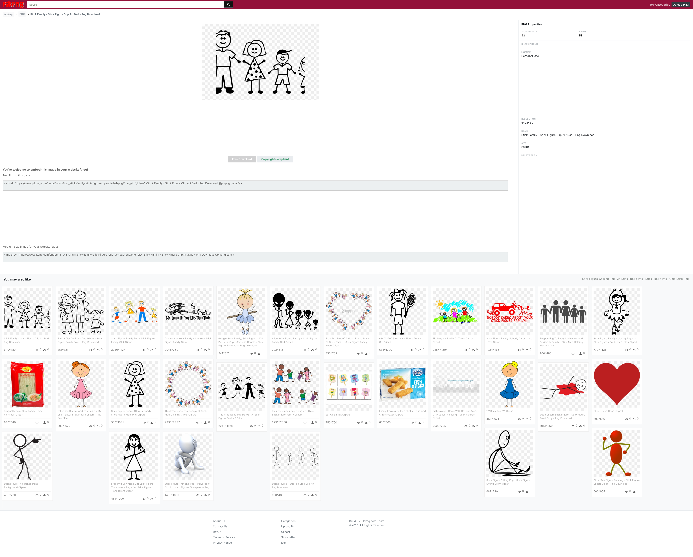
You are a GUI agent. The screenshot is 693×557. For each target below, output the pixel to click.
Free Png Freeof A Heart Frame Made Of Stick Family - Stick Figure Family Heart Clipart (348, 342)
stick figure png (656, 278)
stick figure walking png (598, 278)
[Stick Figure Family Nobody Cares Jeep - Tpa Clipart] (509, 311)
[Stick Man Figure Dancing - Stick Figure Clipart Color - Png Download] (617, 453)
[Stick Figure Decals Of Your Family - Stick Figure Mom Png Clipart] (134, 384)
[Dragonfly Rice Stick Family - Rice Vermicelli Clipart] (27, 384)
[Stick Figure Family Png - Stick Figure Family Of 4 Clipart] (134, 311)
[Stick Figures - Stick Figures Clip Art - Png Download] (295, 456)
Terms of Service (224, 537)
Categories (288, 521)
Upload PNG (681, 4)
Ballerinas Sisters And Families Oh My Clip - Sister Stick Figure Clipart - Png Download (79, 414)
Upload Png (288, 526)
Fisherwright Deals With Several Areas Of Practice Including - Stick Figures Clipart (455, 414)
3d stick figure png (630, 278)
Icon (284, 542)
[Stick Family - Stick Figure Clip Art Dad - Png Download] (260, 61)
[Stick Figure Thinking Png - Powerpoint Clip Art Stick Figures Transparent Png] (188, 456)
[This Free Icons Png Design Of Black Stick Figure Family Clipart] (295, 384)
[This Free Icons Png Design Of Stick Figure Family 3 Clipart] (241, 387)
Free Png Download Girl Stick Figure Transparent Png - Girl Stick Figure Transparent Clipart (132, 487)
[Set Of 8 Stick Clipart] (349, 387)
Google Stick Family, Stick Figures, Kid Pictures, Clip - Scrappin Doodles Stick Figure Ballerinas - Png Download (240, 342)
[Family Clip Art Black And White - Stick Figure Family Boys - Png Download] (81, 311)
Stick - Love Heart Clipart (608, 411)
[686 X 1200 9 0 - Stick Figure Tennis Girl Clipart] (402, 311)
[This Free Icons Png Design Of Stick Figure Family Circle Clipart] (188, 384)
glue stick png (679, 278)
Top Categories (660, 4)
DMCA (217, 532)
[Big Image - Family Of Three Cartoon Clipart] (456, 311)
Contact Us (220, 526)
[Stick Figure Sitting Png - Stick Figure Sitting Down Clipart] (509, 453)
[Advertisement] (260, 129)
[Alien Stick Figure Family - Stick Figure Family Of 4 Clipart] (295, 311)
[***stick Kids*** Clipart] (509, 384)
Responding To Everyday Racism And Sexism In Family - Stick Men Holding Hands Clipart (561, 342)
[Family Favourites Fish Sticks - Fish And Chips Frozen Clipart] (402, 384)
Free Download (242, 159)
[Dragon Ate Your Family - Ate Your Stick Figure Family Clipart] (188, 311)
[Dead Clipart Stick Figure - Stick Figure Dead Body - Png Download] (563, 387)
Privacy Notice (222, 542)
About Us (219, 521)
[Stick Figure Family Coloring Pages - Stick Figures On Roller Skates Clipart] (617, 311)
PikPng (8, 14)
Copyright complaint (275, 159)
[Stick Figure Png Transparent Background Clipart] (27, 456)
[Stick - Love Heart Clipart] (617, 384)
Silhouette (288, 537)
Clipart (285, 532)
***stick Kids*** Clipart (500, 411)
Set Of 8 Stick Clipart (338, 414)
